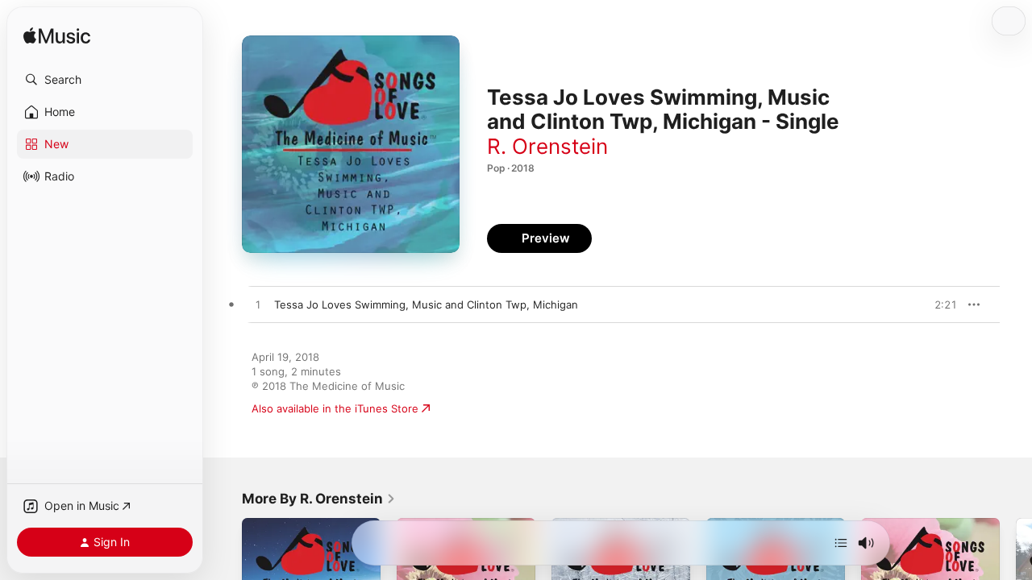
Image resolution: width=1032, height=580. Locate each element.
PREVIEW (939, 304)
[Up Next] (841, 543)
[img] (56, 36)
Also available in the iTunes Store (335, 408)
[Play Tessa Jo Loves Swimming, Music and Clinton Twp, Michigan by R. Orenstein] (258, 305)
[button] (105, 79)
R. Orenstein (547, 146)
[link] (319, 499)
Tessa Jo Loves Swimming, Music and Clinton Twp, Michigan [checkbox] (426, 304)
